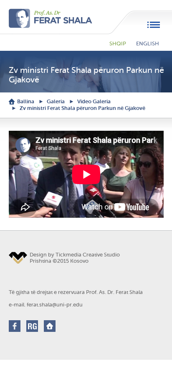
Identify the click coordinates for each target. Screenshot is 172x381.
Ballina (25, 101)
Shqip (117, 43)
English (147, 43)
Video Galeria (94, 101)
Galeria (56, 101)
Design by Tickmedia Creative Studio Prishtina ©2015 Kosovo (75, 258)
